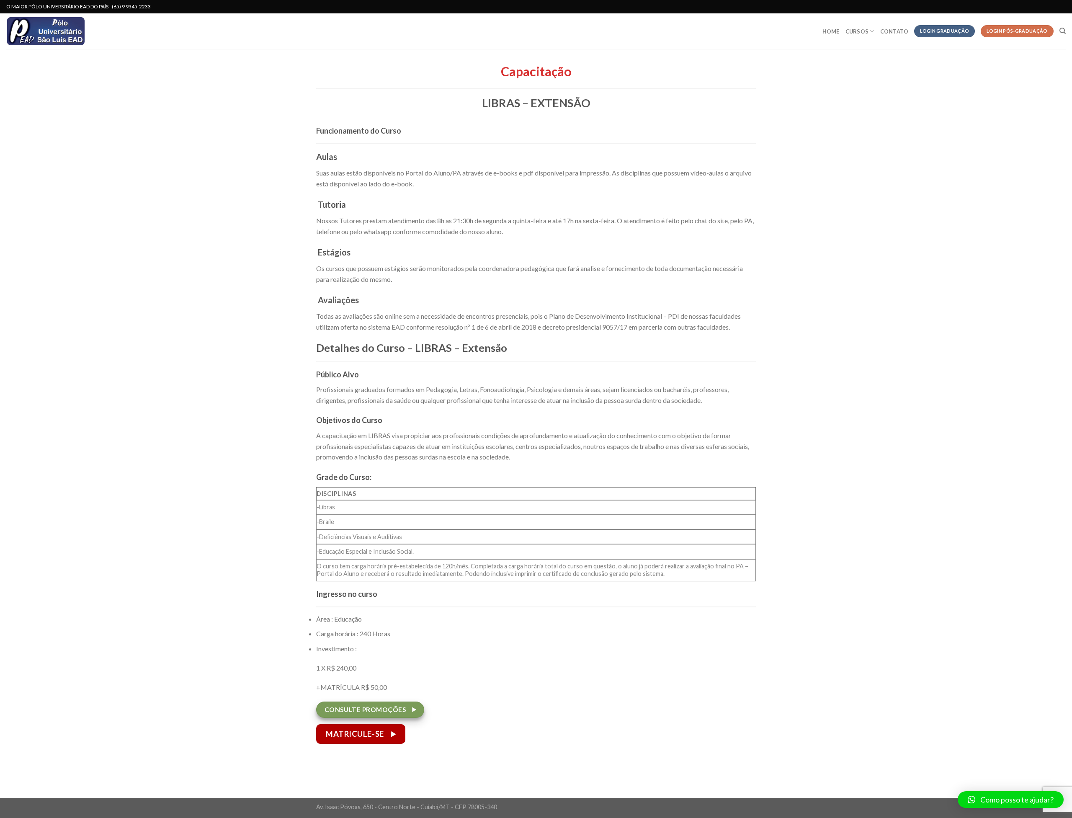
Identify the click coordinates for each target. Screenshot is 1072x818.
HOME (831, 31)
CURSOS (857, 31)
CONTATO (894, 31)
